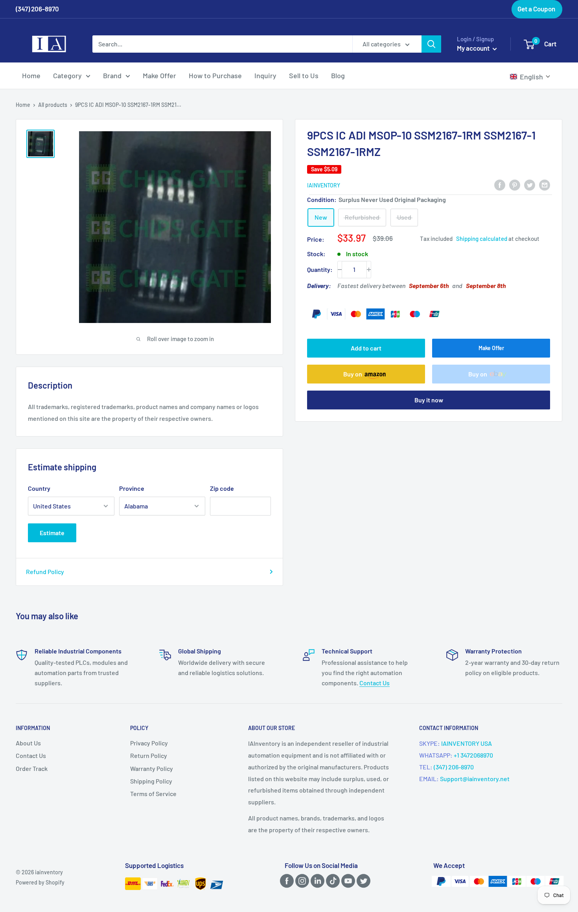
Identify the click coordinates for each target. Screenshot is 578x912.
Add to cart (366, 348)
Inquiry (265, 75)
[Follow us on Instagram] (301, 880)
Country (39, 488)
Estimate (52, 532)
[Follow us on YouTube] (347, 880)
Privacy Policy (149, 743)
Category (67, 75)
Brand (112, 75)
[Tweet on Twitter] (529, 184)
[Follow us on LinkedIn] (316, 880)
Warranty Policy (151, 768)
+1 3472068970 (473, 755)
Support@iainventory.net (475, 778)
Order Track (32, 768)
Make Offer (159, 75)
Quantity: (320, 269)
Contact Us (374, 682)
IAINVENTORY (323, 185)
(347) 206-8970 (454, 767)
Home (31, 75)
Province (131, 488)
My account (474, 48)
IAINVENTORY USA (466, 743)
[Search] (431, 44)
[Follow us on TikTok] (331, 880)
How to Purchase (215, 75)
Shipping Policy (151, 781)
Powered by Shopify (40, 882)
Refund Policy (45, 571)
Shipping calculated (481, 238)
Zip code (222, 488)
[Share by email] (544, 184)
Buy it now (428, 400)
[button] (530, 76)
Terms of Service (153, 793)
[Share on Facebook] (499, 184)
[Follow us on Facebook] (285, 880)
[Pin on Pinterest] (514, 184)
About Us (28, 743)
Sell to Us (303, 75)
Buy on (352, 374)
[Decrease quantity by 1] (340, 269)
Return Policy (148, 755)
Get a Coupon (536, 9)
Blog (338, 75)
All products (52, 104)
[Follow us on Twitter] (362, 880)
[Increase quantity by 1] (369, 269)
